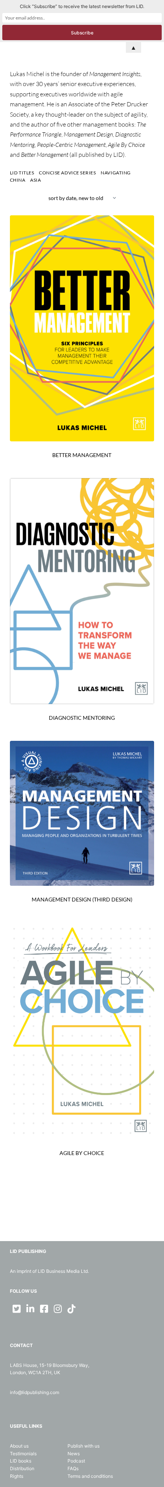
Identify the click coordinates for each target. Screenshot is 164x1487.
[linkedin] (30, 1309)
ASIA (35, 180)
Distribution (22, 1468)
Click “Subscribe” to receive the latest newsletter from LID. (82, 6)
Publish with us (84, 1446)
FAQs (73, 1468)
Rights (16, 1476)
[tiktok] (72, 1309)
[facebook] (44, 1309)
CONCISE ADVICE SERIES (67, 173)
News (74, 1453)
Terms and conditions (90, 1476)
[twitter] (17, 1309)
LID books (20, 1461)
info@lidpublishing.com (34, 1392)
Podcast (76, 1461)
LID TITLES (22, 173)
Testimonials (23, 1453)
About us (19, 1446)
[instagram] (58, 1309)
